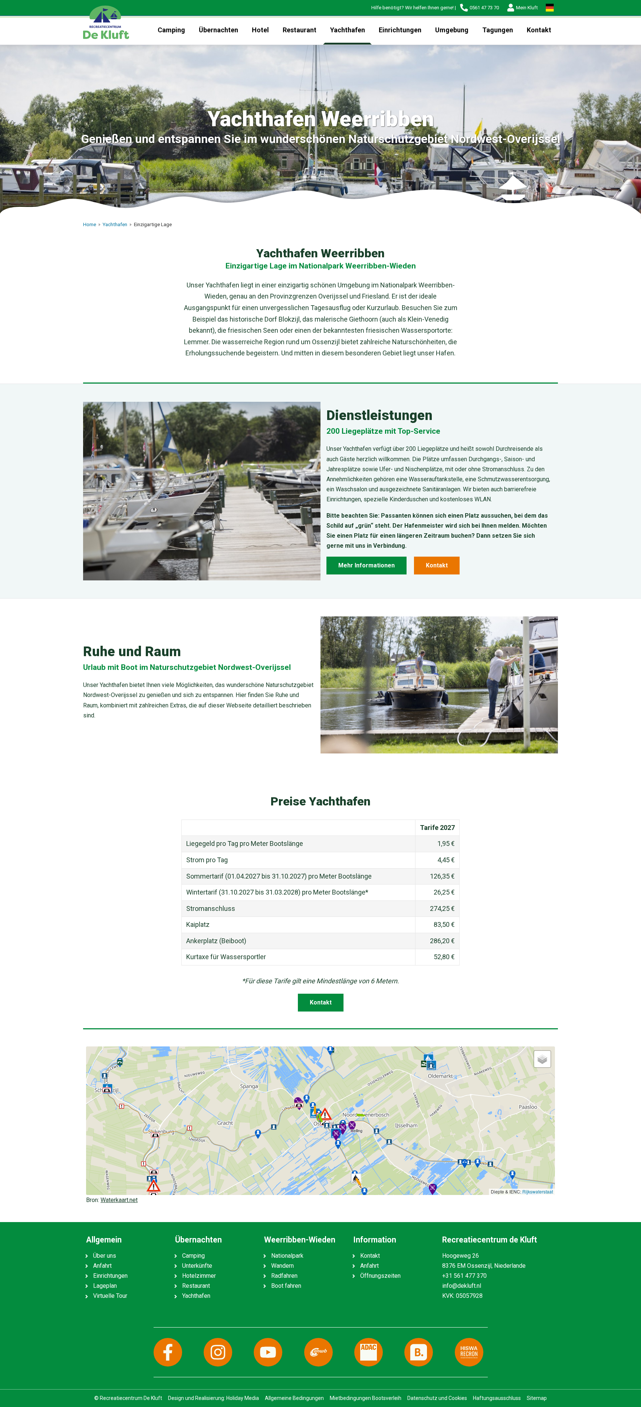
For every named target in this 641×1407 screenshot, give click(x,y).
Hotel (260, 30)
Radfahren (284, 1275)
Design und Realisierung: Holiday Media (213, 1398)
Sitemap (537, 1398)
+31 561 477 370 (464, 1275)
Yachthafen (347, 30)
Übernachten (218, 30)
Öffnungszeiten (380, 1275)
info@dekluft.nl (461, 1285)
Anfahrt (102, 1265)
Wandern (282, 1265)
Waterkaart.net (119, 1200)
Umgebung (452, 30)
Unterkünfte (197, 1265)
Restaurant (299, 30)
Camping (171, 30)
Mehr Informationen (366, 565)
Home (89, 224)
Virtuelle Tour (110, 1295)
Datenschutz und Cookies (437, 1398)
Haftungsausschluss (497, 1398)
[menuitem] (171, 30)
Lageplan (105, 1285)
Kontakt (539, 30)
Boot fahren (286, 1285)
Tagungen (497, 30)
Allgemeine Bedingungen (294, 1398)
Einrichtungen (400, 30)
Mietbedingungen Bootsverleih (365, 1398)
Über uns (104, 1255)
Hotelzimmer (199, 1275)
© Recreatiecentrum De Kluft (128, 1398)
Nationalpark (287, 1255)
